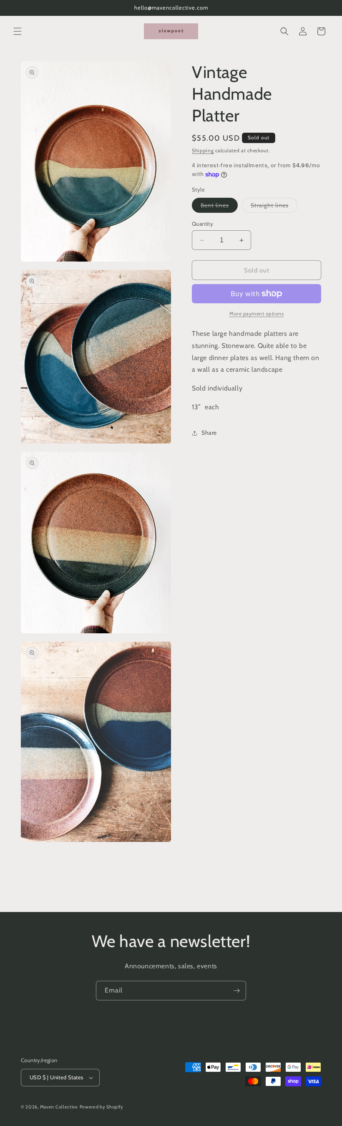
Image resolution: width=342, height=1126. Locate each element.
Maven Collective (59, 1107)
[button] (17, 31)
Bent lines (219, 207)
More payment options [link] (256, 313)
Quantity (202, 223)
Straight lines (274, 207)
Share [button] (209, 432)
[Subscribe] (236, 990)
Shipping (203, 150)
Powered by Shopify (102, 1107)
